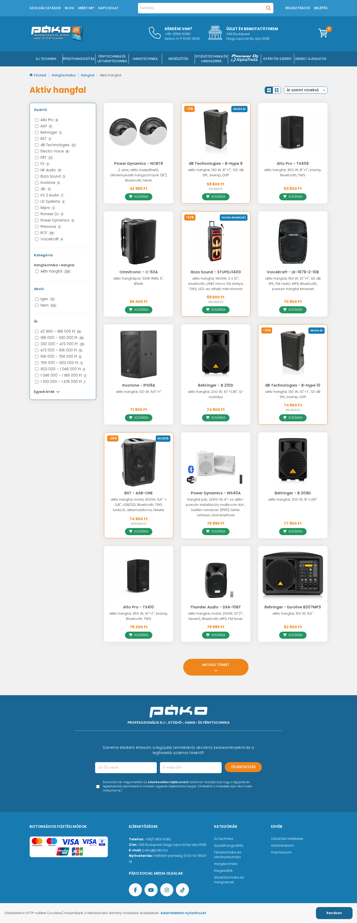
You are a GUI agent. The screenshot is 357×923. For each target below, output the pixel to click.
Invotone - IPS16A (138, 385)
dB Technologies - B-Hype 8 (216, 163)
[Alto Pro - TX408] (292, 132)
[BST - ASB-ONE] (138, 462)
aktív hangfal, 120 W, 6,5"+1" (139, 391)
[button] (269, 90)
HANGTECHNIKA (145, 58)
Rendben (334, 913)
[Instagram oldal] (166, 889)
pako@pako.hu (155, 850)
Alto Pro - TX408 (293, 163)
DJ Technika (46, 58)
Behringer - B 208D (293, 493)
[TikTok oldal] (182, 889)
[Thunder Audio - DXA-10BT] (215, 576)
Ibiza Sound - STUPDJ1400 (216, 272)
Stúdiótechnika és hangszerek (229, 879)
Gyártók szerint (277, 58)
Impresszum (281, 852)
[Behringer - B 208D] (292, 462)
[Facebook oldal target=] (135, 889)
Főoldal (40, 75)
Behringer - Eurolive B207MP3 (292, 607)
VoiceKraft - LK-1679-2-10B (293, 272)
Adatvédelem (282, 845)
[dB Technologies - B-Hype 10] (292, 354)
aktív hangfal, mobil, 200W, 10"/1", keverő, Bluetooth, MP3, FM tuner (215, 616)
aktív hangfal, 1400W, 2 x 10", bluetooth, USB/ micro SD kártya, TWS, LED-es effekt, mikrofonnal (215, 283)
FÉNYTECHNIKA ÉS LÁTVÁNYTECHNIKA (112, 58)
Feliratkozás (243, 767)
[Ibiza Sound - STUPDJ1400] (215, 241)
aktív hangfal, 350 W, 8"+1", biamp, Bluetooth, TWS (292, 172)
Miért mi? (86, 7)
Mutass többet (215, 664)
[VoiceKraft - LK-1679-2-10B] (292, 241)
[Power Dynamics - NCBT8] (138, 132)
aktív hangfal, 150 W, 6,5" (292, 613)
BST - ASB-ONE (138, 493)
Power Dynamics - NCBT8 (138, 163)
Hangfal (88, 75)
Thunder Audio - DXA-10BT (215, 607)
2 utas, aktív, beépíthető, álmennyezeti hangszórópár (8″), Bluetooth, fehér (138, 175)
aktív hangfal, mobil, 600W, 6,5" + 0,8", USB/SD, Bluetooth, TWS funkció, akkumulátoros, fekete (139, 504)
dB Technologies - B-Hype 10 (292, 385)
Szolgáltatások (45, 7)
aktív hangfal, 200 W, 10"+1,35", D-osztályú (216, 394)
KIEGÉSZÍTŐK (178, 58)
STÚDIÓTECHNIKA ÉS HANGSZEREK (211, 58)
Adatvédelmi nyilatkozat (183, 912)
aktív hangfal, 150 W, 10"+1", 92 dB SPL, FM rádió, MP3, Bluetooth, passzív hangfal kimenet (293, 283)
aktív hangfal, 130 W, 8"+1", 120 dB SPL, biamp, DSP (216, 172)
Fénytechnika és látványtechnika (227, 854)
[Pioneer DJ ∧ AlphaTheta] (244, 58)
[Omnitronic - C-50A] (138, 241)
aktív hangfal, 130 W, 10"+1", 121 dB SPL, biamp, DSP (292, 394)
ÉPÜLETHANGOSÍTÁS (79, 58)
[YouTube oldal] (151, 889)
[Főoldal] (57, 40)
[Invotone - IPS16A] (138, 354)
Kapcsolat (108, 7)
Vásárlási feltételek (287, 838)
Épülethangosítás (228, 845)
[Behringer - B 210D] (215, 354)
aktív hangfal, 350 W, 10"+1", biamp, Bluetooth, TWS (138, 616)
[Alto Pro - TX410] (138, 576)
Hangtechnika (64, 75)
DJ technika (223, 838)
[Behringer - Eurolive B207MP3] (292, 576)
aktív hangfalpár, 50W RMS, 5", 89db (138, 281)
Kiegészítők (223, 870)
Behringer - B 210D (215, 385)
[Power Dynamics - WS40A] (215, 462)
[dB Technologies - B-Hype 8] (215, 132)
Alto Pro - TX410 (138, 607)
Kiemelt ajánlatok (310, 58)
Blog (69, 7)
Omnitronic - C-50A (138, 272)
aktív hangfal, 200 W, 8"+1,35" (292, 499)
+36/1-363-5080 (158, 839)
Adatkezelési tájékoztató (168, 782)
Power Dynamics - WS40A (216, 493)
